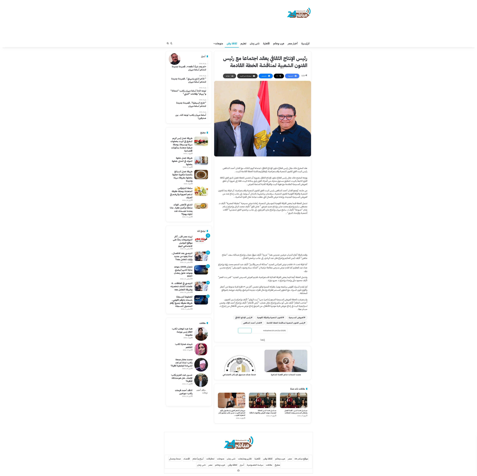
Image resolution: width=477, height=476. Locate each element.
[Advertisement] (213, 19)
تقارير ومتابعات (245, 458)
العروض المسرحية (296, 317)
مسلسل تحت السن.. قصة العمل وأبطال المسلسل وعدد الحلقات (295, 411)
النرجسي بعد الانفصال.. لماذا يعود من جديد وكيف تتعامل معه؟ (181, 256)
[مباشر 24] (298, 13)
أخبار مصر (293, 43)
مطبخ (277, 465)
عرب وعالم (278, 43)
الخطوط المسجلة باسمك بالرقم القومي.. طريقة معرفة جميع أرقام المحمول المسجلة (181, 301)
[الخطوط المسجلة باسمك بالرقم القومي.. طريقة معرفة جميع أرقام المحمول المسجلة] (201, 300)
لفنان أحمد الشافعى (251, 322)
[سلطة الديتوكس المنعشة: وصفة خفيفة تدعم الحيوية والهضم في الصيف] (201, 191)
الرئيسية (305, 43)
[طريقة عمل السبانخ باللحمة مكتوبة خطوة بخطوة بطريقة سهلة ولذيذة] (201, 174)
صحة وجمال (175, 458)
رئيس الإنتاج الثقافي (243, 317)
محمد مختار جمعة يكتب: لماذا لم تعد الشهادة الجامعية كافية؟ (181, 362)
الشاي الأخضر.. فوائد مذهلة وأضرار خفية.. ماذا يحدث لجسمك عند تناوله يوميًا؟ (181, 209)
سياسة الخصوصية (255, 465)
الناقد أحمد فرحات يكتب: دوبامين (183, 392)
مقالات (269, 465)
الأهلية (266, 43)
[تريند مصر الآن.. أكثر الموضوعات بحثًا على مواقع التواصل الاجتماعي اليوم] (201, 239)
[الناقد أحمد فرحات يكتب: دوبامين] (201, 395)
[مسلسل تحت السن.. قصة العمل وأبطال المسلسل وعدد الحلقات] (293, 400)
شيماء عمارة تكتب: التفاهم (183, 345)
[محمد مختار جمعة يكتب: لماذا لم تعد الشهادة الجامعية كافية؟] (201, 365)
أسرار (242, 465)
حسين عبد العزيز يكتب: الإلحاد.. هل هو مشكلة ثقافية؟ (181, 378)
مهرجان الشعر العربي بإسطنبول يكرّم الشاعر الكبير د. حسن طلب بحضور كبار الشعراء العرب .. (232, 413)
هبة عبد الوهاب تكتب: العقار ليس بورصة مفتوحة (182, 332)
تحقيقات (210, 458)
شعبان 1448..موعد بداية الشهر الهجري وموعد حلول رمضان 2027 (183, 271)
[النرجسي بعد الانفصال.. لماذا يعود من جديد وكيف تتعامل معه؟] (201, 256)
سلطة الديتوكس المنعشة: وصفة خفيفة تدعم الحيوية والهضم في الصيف (181, 192)
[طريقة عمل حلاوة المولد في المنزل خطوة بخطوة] (201, 160)
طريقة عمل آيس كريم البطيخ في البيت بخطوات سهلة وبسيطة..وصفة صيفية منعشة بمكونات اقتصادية (181, 144)
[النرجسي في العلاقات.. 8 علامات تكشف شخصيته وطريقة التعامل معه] (201, 286)
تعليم (243, 43)
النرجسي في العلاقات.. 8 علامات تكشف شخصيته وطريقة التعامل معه (181, 286)
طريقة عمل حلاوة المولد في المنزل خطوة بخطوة (182, 161)
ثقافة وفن (232, 43)
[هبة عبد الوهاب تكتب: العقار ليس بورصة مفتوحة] (201, 334)
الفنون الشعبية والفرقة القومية (270, 317)
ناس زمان (254, 43)
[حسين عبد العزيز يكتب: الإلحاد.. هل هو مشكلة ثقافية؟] (201, 380)
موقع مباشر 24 (301, 458)
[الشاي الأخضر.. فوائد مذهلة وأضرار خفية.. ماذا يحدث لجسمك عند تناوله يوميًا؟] (201, 206)
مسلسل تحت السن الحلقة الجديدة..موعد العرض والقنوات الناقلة (262, 411)
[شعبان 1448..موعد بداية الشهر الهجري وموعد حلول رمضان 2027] (201, 269)
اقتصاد (186, 458)
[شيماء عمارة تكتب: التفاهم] (201, 349)
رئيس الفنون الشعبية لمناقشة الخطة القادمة (285, 322)
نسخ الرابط (244, 330)
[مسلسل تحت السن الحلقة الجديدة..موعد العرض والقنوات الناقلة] (262, 400)
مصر (290, 458)
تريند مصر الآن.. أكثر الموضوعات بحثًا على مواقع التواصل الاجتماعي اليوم (182, 241)
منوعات (219, 43)
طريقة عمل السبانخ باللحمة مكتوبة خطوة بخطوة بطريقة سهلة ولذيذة (182, 176)
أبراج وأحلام (198, 458)
